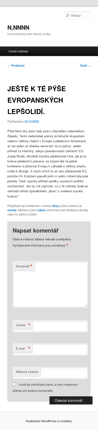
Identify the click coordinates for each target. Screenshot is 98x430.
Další (85, 65)
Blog (55, 206)
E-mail (23, 348)
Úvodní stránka (18, 51)
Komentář (24, 266)
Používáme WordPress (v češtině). (49, 421)
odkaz (42, 210)
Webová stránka (27, 371)
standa (12, 210)
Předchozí (15, 65)
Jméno (23, 325)
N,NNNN (18, 27)
